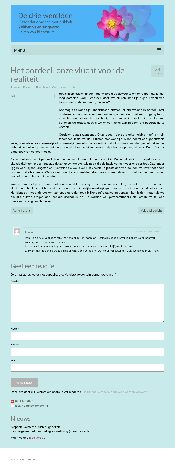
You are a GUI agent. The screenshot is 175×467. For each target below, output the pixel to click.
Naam (15, 329)
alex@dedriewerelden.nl (31, 405)
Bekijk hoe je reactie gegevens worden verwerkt (115, 391)
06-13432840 (24, 401)
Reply (157, 232)
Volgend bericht (151, 210)
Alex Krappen (25, 87)
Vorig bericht (21, 210)
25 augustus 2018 (143, 232)
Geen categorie (60, 87)
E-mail (15, 344)
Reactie (15, 281)
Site (13, 360)
